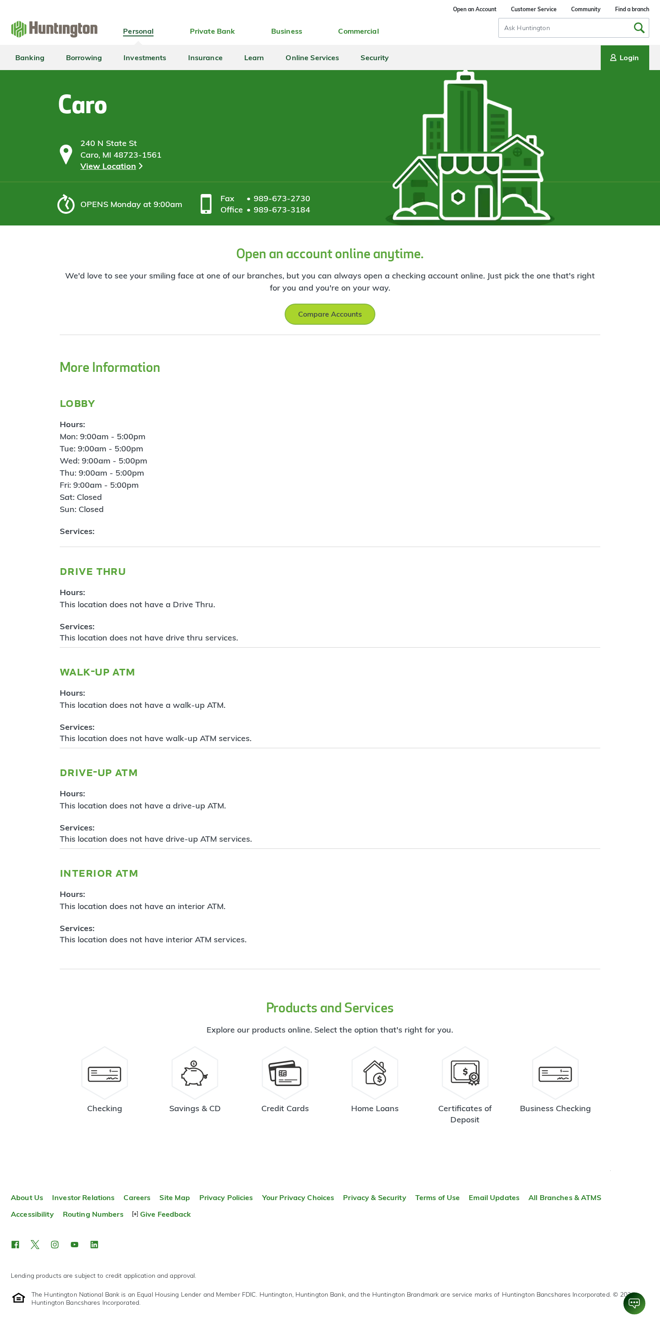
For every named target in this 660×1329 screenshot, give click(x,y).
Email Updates (494, 1197)
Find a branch (632, 9)
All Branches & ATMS (565, 1197)
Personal (138, 30)
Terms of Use (437, 1197)
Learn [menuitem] (254, 57)
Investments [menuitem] (144, 57)
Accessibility (32, 1214)
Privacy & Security (374, 1197)
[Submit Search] (639, 28)
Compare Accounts (330, 313)
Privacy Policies (226, 1197)
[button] (15, 1244)
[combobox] (573, 28)
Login (629, 57)
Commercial (358, 30)
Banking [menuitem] (29, 57)
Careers (136, 1197)
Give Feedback (165, 1214)
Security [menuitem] (375, 57)
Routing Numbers (93, 1214)
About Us (27, 1197)
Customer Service (534, 9)
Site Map (174, 1197)
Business (286, 30)
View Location (108, 166)
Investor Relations (83, 1197)
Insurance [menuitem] (205, 57)
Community (586, 9)
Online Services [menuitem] (312, 57)
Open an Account (475, 9)
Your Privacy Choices (298, 1197)
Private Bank (212, 30)
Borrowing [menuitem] (84, 57)
